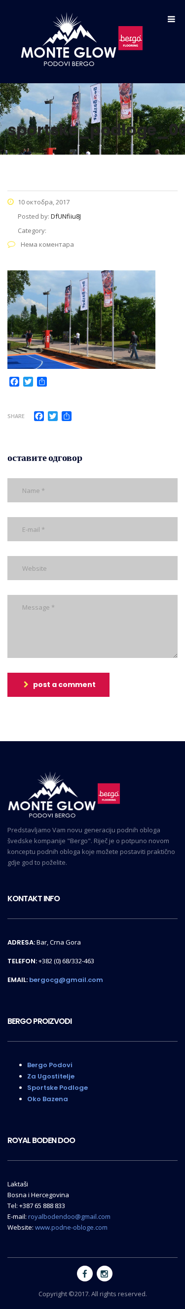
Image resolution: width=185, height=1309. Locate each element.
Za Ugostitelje (50, 1076)
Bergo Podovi (50, 1065)
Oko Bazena (47, 1099)
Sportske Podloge (57, 1087)
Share (16, 416)
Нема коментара (46, 244)
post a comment (64, 684)
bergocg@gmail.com (66, 979)
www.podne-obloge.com (71, 1227)
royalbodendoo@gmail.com (69, 1216)
